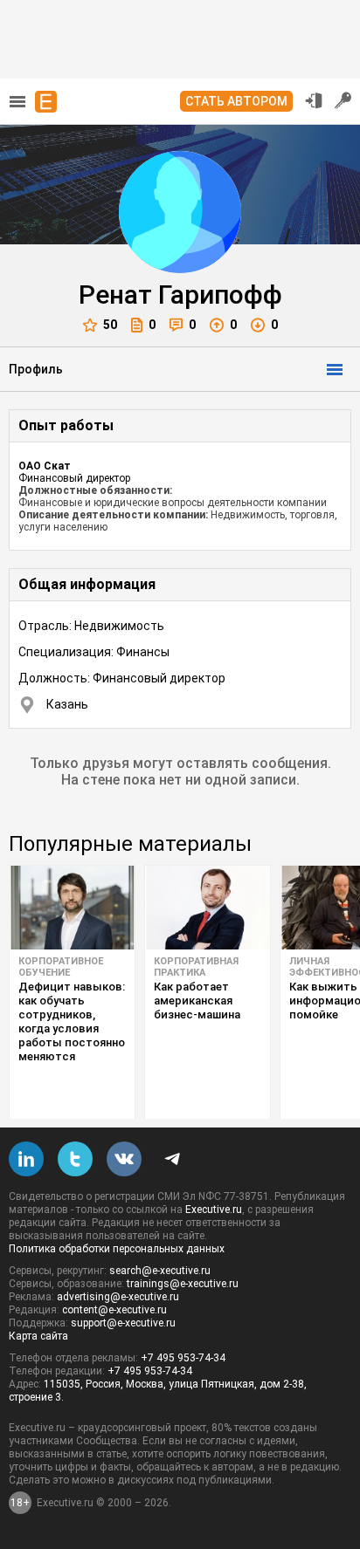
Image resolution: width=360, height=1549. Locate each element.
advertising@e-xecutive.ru (118, 1297)
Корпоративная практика (196, 967)
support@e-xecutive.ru (123, 1323)
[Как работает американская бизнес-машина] (207, 907)
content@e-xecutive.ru (114, 1310)
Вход (313, 100)
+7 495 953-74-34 (183, 1358)
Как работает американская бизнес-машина (197, 1000)
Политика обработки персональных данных (117, 1249)
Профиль (36, 369)
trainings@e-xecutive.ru (183, 1284)
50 (110, 325)
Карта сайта (38, 1336)
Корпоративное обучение (60, 967)
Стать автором (236, 101)
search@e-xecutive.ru (160, 1271)
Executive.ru (213, 1209)
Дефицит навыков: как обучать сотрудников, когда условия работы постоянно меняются (71, 1021)
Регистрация (343, 100)
